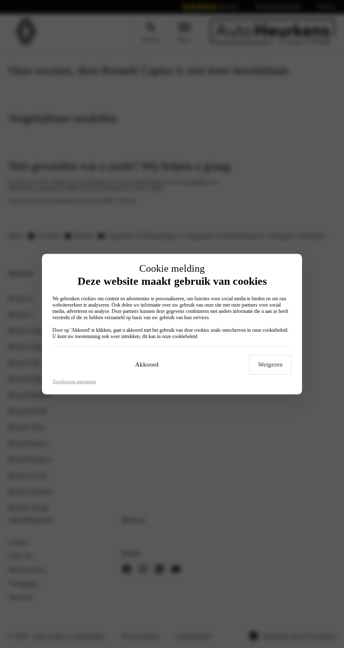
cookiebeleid (275, 330)
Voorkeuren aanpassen (74, 381)
